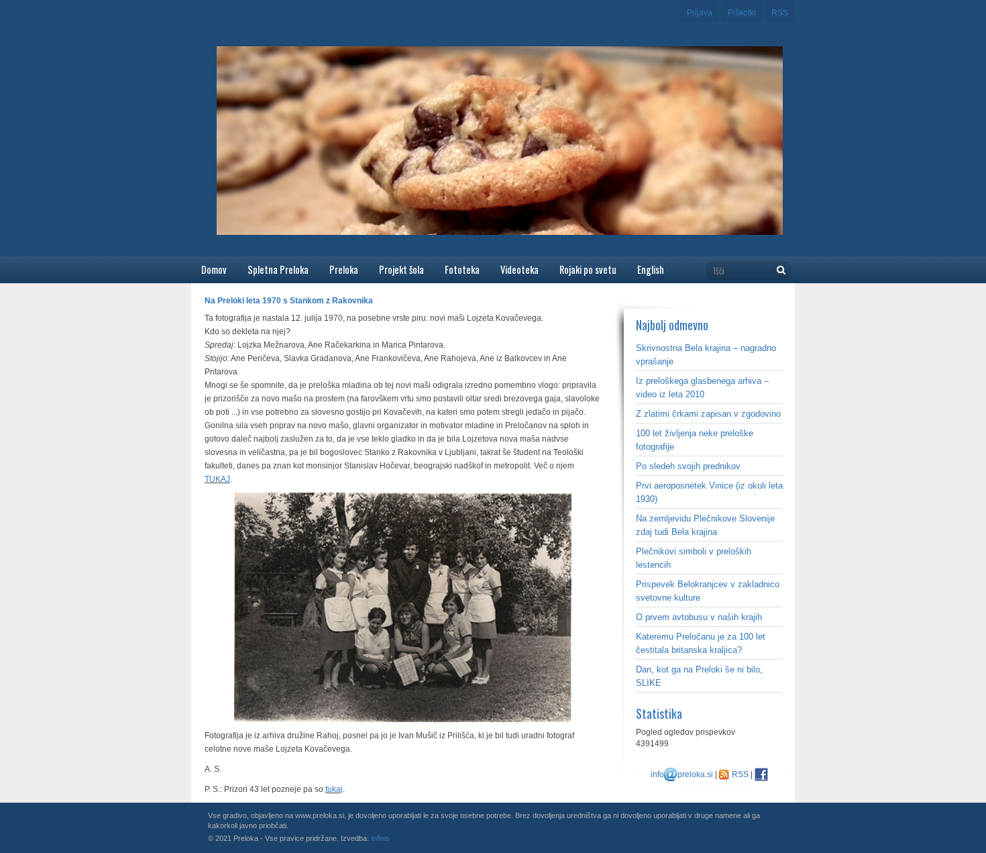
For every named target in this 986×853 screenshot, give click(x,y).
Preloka (343, 269)
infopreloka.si (682, 774)
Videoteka (519, 269)
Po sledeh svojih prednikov (688, 466)
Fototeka (462, 269)
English (650, 269)
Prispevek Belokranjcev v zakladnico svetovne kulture (707, 591)
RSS (779, 12)
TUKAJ (217, 479)
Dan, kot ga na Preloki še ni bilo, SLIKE (699, 676)
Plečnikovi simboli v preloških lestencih (693, 558)
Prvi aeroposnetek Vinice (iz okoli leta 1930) (709, 492)
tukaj (334, 789)
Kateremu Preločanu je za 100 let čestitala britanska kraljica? (700, 643)
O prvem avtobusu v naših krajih (699, 617)
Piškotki (742, 12)
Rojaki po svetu (587, 269)
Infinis (380, 838)
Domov (214, 269)
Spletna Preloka (278, 269)
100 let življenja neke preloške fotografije (694, 440)
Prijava (699, 12)
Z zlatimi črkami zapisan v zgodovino (708, 414)
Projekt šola (401, 269)
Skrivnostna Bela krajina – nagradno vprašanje (706, 354)
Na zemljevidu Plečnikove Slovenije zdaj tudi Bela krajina (705, 525)
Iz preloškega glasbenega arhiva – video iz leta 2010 (702, 387)
